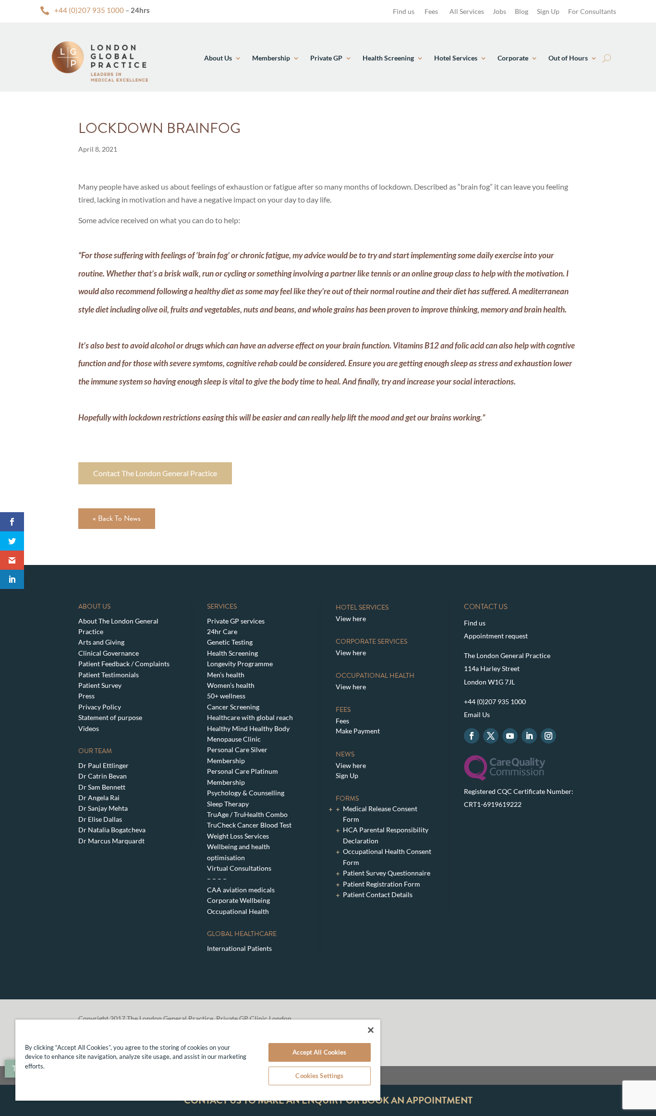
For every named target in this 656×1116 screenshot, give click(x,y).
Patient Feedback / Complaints (124, 664)
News (345, 754)
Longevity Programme (240, 664)
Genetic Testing (230, 642)
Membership (271, 58)
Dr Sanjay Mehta (103, 808)
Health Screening (388, 58)
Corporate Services (371, 641)
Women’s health (231, 685)
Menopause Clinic (234, 739)
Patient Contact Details (378, 894)
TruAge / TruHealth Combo (247, 814)
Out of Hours (568, 58)
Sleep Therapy (228, 804)
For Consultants (592, 11)
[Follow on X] (490, 736)
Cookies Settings (319, 1076)
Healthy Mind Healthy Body (248, 728)
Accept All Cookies (319, 1052)
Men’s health (225, 675)
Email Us (477, 714)
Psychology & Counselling (245, 793)
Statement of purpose (110, 717)
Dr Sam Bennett (101, 787)
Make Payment (358, 731)
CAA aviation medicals (241, 890)
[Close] (371, 1030)
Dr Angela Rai (99, 797)
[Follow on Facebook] (471, 736)
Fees (431, 11)
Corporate (513, 58)
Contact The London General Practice (155, 473)
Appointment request (496, 636)
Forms (347, 798)
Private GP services (236, 621)
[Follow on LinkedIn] (529, 736)
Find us (402, 11)
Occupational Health (238, 911)
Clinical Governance (108, 653)
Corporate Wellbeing (238, 900)
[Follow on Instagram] (548, 736)
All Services (466, 11)
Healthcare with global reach (250, 717)
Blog (521, 11)
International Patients (239, 948)
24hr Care (222, 631)
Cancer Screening (233, 707)
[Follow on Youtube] (510, 736)
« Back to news (117, 518)
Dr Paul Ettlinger (103, 765)
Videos (88, 728)
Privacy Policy (99, 707)
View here (351, 618)
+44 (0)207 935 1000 (89, 10)
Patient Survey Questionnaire (386, 873)
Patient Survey (99, 685)
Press (86, 696)
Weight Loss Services (238, 836)
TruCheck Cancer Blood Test (249, 825)
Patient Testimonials (108, 675)
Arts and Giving (101, 642)
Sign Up (548, 11)
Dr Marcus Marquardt (111, 841)
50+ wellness (226, 696)
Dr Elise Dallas (100, 819)
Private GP (326, 58)
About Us (218, 58)
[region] (197, 1060)
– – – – (217, 879)
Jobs (499, 11)
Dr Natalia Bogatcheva (112, 830)
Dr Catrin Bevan (102, 776)
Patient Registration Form (381, 884)
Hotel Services (455, 58)
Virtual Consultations (239, 868)
